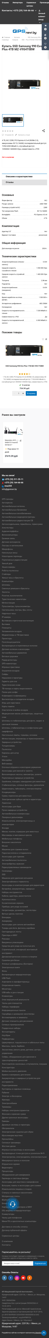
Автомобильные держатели (14, 653)
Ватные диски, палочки (12, 914)
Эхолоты (6, 592)
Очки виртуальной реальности (15, 999)
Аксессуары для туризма (13, 856)
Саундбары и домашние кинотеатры (18, 1014)
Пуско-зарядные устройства (14, 810)
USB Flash (6, 978)
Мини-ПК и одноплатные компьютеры (19, 1221)
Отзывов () (9, 135)
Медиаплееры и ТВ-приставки (15, 635)
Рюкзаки (6, 939)
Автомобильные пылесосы (14, 860)
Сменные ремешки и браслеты (16, 588)
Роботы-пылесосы (10, 570)
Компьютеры (8, 581)
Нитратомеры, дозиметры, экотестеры (19, 910)
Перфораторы (8, 1039)
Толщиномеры (8, 746)
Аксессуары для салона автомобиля (18, 924)
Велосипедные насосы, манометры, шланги (21, 774)
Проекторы (7, 638)
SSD (3, 874)
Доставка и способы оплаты (15, 1227)
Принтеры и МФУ (9, 935)
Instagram (16, 1277)
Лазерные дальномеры (12, 817)
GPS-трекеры (7, 499)
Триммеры (6, 1107)
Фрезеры (6, 1100)
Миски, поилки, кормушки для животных (20, 831)
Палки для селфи (9, 692)
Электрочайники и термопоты (15, 882)
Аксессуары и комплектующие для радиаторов (23, 885)
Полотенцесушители (11, 642)
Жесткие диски (9, 1146)
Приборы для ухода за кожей (15, 907)
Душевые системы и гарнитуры (16, 1125)
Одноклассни (29, 1277)
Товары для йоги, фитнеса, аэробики (18, 928)
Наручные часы (9, 613)
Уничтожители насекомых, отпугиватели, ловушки (24, 1064)
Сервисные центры (10, 1236)
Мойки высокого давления (14, 1071)
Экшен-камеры (8, 567)
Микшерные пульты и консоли (16, 1160)
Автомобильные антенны (13, 506)
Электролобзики (9, 1103)
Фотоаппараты (8, 1032)
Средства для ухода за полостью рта (18, 946)
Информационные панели (14, 1010)
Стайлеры (6, 574)
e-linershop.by (39, 1333)
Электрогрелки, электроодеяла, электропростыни (24, 1157)
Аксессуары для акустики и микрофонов (20, 1182)
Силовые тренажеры (11, 1142)
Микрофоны (7, 549)
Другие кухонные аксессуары (15, 1117)
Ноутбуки (6, 1035)
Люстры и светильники (12, 545)
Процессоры (7, 1171)
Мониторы (6, 989)
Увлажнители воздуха (12, 631)
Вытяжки (6, 624)
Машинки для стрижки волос (15, 849)
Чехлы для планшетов (12, 1003)
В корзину (31, 393)
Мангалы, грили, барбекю (13, 1046)
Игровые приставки (11, 667)
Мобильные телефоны (12, 839)
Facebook (10, 1277)
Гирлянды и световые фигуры (15, 1178)
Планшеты (6, 628)
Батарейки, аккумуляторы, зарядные (18, 889)
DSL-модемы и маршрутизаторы (16, 1210)
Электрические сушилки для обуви (17, 1132)
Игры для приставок (11, 703)
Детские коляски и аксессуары (16, 649)
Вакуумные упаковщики (12, 942)
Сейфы (5, 674)
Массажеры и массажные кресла (17, 835)
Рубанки (5, 1092)
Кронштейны (7, 1139)
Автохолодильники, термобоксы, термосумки (22, 524)
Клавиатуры (7, 996)
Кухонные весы (9, 899)
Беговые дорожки (10, 656)
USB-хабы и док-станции (13, 992)
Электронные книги (11, 967)
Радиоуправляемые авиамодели (16, 867)
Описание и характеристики (19, 176)
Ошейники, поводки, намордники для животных (23, 781)
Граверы (5, 1121)
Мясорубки (7, 760)
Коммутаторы (8, 1214)
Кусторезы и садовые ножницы (16, 1089)
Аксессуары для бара (11, 806)
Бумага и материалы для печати (16, 1075)
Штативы (6, 585)
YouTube (23, 1277)
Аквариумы (7, 921)
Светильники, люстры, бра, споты (17, 610)
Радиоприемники (9, 1085)
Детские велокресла (11, 542)
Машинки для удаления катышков (17, 878)
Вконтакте (4, 1277)
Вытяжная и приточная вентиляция (18, 621)
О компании (7, 1241)
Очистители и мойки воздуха (15, 710)
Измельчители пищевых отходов (17, 1189)
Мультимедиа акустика (12, 1135)
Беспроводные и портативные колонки (19, 646)
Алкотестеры (7, 528)
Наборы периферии (10, 1007)
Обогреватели (8, 1128)
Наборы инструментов (12, 892)
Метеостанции (8, 603)
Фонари (5, 828)
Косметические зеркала (12, 903)
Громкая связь (8, 538)
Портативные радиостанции (14, 560)
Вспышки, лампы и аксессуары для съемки (21, 1185)
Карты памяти (8, 706)
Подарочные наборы (11, 1028)
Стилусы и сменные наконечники (17, 1193)
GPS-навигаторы (9, 663)
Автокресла (7, 503)
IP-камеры (6, 617)
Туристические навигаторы (14, 599)
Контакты (6, 1245)
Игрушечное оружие (11, 1164)
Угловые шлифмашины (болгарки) (17, 964)
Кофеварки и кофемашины (14, 696)
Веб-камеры (7, 764)
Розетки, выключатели (12, 595)
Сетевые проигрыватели (13, 1025)
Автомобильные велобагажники (16, 513)
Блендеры (6, 917)
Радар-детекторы (9, 660)
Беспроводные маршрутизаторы (16, 974)
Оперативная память (11, 985)
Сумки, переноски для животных (16, 796)
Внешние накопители (11, 842)
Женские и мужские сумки (14, 1114)
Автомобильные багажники (14, 510)
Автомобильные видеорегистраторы (18, 517)
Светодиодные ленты (11, 932)
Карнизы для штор (10, 753)
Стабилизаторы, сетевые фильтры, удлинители (23, 785)
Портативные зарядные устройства (18, 778)
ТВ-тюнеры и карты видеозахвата (17, 688)
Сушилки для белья (10, 960)
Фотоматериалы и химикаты (15, 1017)
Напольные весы (9, 553)
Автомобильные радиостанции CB (17, 520)
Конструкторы (8, 1067)
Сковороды (7, 871)
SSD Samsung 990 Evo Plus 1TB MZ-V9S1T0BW (25, 366)
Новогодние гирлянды (12, 556)
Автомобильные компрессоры (16, 814)
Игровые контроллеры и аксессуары (18, 1150)
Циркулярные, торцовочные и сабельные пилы (23, 1042)
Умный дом (7, 563)
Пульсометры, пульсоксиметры (16, 606)
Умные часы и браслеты (13, 578)
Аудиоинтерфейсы (10, 531)
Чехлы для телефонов (12, 1218)
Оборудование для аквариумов (16, 1175)
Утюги (4, 756)
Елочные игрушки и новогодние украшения (21, 767)
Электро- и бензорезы (12, 1096)
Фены (4, 971)
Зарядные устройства (11, 742)
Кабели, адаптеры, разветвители (16, 896)
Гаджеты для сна (9, 681)
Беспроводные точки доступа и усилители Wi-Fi (23, 1153)
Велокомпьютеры (10, 535)
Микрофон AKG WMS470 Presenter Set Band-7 (11, 442)
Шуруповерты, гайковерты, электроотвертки (21, 789)
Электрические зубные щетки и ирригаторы (21, 799)
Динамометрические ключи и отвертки (19, 957)
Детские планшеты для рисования (17, 1021)
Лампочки (6, 803)
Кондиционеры (9, 792)
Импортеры (18, 3)
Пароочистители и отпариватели (16, 853)
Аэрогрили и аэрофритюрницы (16, 982)
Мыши (5, 846)
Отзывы (5, 3)
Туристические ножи (11, 685)
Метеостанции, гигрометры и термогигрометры (23, 739)
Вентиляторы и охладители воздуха (18, 699)
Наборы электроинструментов (15, 1110)
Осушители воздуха (10, 671)
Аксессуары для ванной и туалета (17, 771)
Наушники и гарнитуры (12, 678)
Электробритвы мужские (13, 864)
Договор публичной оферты (14, 1230)
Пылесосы (7, 749)
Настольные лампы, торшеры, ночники (19, 735)
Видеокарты (7, 1168)
